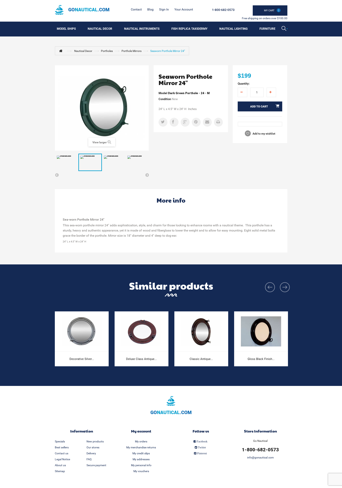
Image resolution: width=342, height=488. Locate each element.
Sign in (164, 9)
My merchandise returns (141, 447)
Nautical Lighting (233, 29)
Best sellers (62, 447)
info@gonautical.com (260, 457)
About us (60, 465)
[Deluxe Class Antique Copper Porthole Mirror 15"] (141, 331)
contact (136, 9)
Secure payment (96, 465)
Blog (150, 9)
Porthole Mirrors (132, 51)
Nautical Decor (100, 29)
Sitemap (60, 471)
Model (163, 93)
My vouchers (141, 471)
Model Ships (66, 29)
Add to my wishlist (263, 133)
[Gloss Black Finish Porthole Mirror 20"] (261, 331)
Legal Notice (62, 459)
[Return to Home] (61, 51)
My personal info (141, 465)
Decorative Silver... (81, 359)
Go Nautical (260, 440)
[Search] (284, 29)
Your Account (183, 9)
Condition (165, 99)
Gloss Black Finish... (261, 359)
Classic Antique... (201, 359)
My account (141, 431)
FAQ (89, 459)
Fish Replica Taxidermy (189, 29)
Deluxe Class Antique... (141, 359)
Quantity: (244, 83)
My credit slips (141, 453)
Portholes (107, 51)
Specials (60, 441)
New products (95, 441)
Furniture (267, 29)
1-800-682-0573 (223, 10)
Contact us (61, 453)
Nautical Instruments (142, 29)
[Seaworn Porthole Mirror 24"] (66, 162)
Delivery (91, 453)
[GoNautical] (82, 10)
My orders (141, 441)
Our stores (92, 447)
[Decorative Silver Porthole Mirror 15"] (82, 331)
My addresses (141, 459)
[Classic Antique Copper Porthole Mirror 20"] (201, 331)
